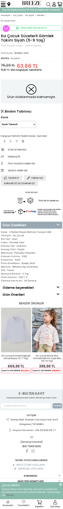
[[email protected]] (31, 437)
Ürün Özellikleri (14, 225)
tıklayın (10, 495)
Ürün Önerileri (13, 294)
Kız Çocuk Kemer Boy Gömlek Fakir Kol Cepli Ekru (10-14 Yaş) (47, 358)
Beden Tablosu (17, 111)
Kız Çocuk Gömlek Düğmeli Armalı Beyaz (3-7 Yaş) (16, 357)
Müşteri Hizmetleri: (34, 430)
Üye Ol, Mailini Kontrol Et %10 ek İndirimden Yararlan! (31, 9)
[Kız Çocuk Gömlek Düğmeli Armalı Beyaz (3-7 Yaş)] (16, 330)
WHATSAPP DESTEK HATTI (33, 27)
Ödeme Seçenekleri (18, 287)
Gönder (57, 405)
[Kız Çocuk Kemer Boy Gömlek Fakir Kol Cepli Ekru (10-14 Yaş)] (47, 330)
